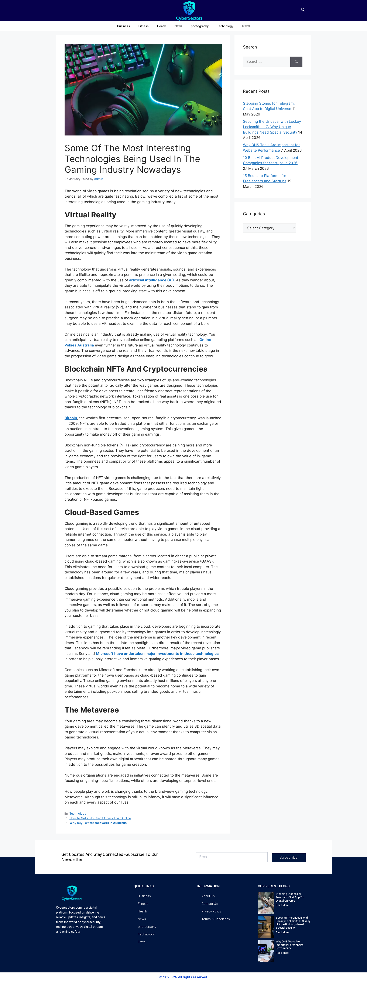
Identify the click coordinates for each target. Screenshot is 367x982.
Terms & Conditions (216, 919)
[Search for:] (266, 62)
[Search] (296, 62)
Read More (282, 905)
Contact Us (210, 904)
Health (161, 26)
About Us (208, 896)
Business (123, 26)
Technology (225, 26)
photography (200, 26)
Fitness (143, 26)
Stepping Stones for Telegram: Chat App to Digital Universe (289, 897)
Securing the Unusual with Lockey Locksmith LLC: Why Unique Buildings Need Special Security (272, 126)
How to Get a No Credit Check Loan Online (100, 818)
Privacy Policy (211, 911)
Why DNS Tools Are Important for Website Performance (289, 945)
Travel (246, 26)
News (178, 26)
